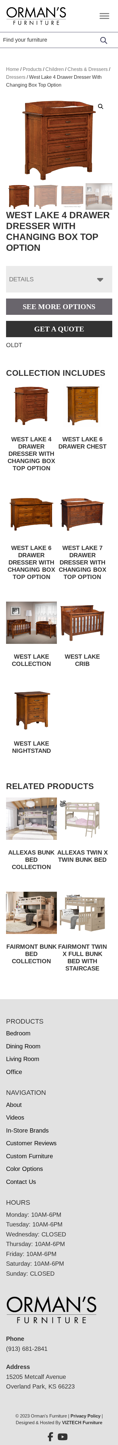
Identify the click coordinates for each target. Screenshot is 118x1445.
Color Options (24, 1168)
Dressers (15, 77)
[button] (100, 106)
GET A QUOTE (59, 329)
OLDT (14, 345)
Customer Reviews (31, 1143)
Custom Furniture (29, 1156)
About (14, 1104)
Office (14, 1072)
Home (12, 69)
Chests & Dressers (87, 69)
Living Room (22, 1059)
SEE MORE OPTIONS (59, 307)
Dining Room (23, 1046)
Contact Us (21, 1181)
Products (32, 69)
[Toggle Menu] (104, 16)
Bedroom (18, 1033)
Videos (15, 1117)
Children (54, 69)
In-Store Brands (27, 1130)
